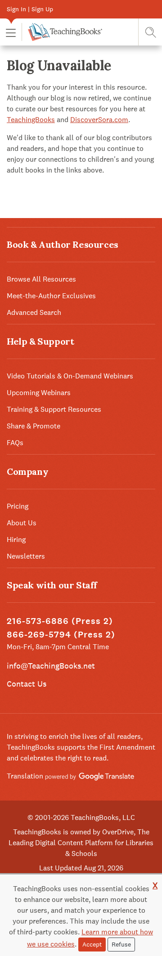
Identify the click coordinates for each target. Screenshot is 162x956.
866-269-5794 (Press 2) (61, 634)
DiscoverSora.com (99, 119)
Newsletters (26, 556)
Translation (26, 776)
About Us (21, 523)
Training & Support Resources (54, 409)
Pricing (17, 506)
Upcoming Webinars (39, 392)
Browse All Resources (41, 279)
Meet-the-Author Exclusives (51, 295)
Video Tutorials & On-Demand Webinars (70, 376)
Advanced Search (34, 312)
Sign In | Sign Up (30, 9)
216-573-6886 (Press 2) (60, 621)
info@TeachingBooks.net (51, 665)
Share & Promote (33, 426)
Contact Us (26, 683)
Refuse (121, 944)
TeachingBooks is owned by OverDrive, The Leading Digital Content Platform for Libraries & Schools (81, 842)
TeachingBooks (31, 119)
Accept (92, 944)
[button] (11, 32)
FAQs (15, 442)
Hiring (16, 539)
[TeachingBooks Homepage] (62, 32)
